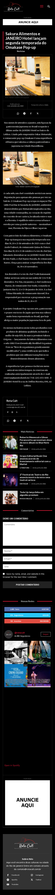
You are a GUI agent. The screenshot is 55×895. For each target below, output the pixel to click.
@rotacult (20, 632)
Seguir (46, 615)
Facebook (15, 875)
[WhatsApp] (18, 113)
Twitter (38, 880)
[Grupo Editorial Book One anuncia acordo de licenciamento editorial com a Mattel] (10, 461)
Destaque (24, 449)
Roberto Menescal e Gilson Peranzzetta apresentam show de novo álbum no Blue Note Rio (36, 441)
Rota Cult (11, 400)
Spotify (14, 880)
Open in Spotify (12, 765)
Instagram (39, 875)
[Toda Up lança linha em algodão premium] (10, 497)
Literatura (24, 468)
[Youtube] (8, 884)
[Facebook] (31, 113)
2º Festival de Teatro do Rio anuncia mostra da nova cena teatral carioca (35, 477)
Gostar (45, 609)
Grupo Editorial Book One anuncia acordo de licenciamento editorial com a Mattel (35, 460)
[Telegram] (24, 113)
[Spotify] (8, 880)
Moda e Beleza (26, 498)
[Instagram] (12, 412)
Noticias (21, 51)
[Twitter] (37, 113)
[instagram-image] (16, 652)
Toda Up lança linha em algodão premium (32, 493)
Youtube (15, 884)
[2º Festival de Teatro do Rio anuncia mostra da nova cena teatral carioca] (10, 480)
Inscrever (44, 621)
